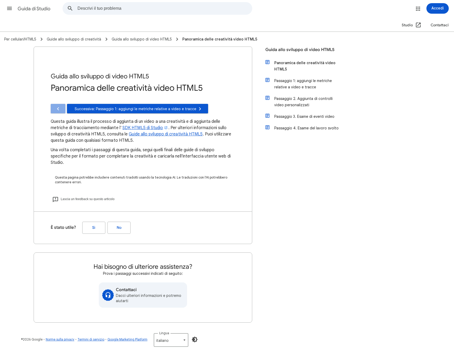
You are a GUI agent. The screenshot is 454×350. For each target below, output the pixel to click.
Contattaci (440, 25)
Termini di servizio (91, 339)
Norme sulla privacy (60, 339)
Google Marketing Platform (127, 339)
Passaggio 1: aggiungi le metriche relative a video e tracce (303, 83)
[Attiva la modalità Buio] (194, 339)
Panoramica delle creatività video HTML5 (305, 66)
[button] (9, 8)
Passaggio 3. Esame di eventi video (304, 116)
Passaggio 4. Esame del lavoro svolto (306, 128)
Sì (93, 227)
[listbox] (171, 340)
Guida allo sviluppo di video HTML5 (299, 49)
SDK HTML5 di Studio (142, 127)
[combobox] (165, 8)
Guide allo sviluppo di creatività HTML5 (166, 134)
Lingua (164, 333)
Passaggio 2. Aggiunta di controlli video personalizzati (303, 101)
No (119, 227)
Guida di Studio (34, 9)
